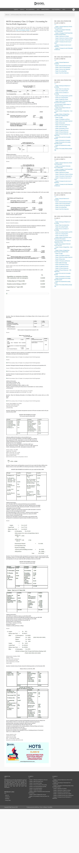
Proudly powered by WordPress (33, 807)
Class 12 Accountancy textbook (22, 30)
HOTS (64, 9)
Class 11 (16, 9)
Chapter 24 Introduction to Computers (62, 140)
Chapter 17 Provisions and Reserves (62, 124)
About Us (7, 795)
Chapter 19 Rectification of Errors (62, 128)
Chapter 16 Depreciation (60, 122)
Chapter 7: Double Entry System (35, 789)
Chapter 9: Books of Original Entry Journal (37, 794)
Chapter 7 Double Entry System (61, 99)
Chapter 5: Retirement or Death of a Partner (64, 38)
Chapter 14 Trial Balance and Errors (62, 119)
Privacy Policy (8, 800)
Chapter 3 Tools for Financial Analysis (62, 67)
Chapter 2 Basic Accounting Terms (62, 88)
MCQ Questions (30, 9)
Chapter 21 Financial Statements (61, 132)
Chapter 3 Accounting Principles (61, 90)
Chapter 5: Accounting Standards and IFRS (37, 786)
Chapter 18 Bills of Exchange (61, 126)
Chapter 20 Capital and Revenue (61, 130)
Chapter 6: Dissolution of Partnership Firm (63, 39)
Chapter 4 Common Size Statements (62, 69)
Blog (38, 9)
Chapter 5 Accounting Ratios (61, 71)
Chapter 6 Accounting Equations (61, 97)
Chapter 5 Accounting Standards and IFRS (63, 95)
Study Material (56, 9)
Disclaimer (7, 798)
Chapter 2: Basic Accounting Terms (36, 781)
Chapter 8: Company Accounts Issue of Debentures (63, 795)
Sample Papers (45, 9)
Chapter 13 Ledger (59, 117)
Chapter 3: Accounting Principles (35, 783)
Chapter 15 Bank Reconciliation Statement (63, 121)
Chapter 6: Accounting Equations (35, 788)
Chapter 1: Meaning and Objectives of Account (38, 779)
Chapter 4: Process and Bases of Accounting (38, 784)
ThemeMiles (49, 807)
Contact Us (7, 796)
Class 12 (22, 9)
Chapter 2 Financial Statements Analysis (63, 65)
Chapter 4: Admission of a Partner (62, 36)
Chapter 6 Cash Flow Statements (62, 72)
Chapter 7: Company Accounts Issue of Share (62, 793)
